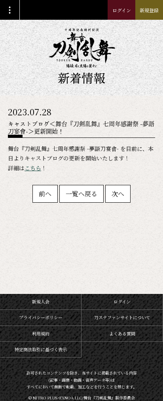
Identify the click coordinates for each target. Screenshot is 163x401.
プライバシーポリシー (41, 317)
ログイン (121, 10)
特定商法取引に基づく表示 (41, 349)
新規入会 (40, 301)
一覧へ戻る (81, 193)
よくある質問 (122, 333)
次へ (118, 193)
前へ (45, 193)
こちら (33, 168)
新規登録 (149, 10)
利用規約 (40, 333)
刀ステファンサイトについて (122, 317)
